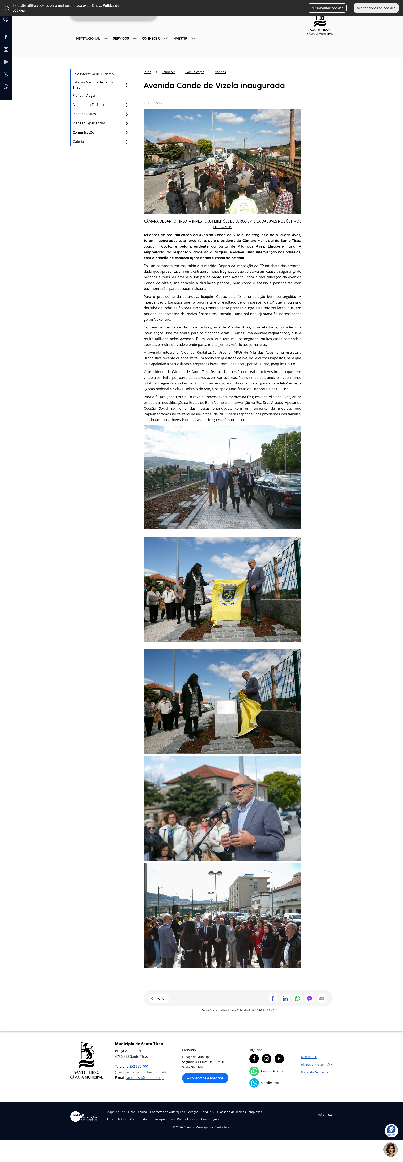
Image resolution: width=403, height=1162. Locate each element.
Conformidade (140, 1119)
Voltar (161, 998)
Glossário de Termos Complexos (239, 1112)
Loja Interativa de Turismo (93, 74)
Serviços (121, 38)
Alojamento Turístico (89, 104)
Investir (180, 38)
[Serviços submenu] (135, 39)
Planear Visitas (84, 114)
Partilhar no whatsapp (297, 998)
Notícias (220, 72)
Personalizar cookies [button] (327, 8)
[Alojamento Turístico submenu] (126, 104)
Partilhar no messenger (309, 998)
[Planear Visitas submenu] (126, 114)
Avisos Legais (210, 1119)
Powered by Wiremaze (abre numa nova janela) (325, 1114)
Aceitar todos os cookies (376, 8)
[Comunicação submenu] (126, 132)
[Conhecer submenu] (166, 39)
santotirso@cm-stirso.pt (145, 1077)
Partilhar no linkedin (285, 998)
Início (147, 72)
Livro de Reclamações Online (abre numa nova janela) (83, 1116)
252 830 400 (138, 1066)
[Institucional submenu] (106, 39)
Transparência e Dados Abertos (175, 1119)
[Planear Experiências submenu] (126, 123)
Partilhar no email (321, 998)
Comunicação (83, 132)
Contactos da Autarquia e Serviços (174, 1112)
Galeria (78, 141)
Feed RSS (207, 1112)
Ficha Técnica (137, 1112)
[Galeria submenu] (126, 141)
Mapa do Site (116, 1112)
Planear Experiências (89, 123)
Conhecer (151, 38)
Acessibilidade (117, 1119)
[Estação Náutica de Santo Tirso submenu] (126, 85)
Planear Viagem (85, 95)
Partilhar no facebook (273, 998)
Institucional (87, 38)
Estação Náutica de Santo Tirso (93, 85)
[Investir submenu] (193, 39)
